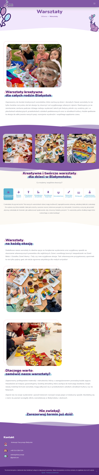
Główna (44, 16)
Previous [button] (9, 150)
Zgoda (43, 472)
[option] (17, 150)
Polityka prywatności (52, 472)
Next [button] (89, 150)
